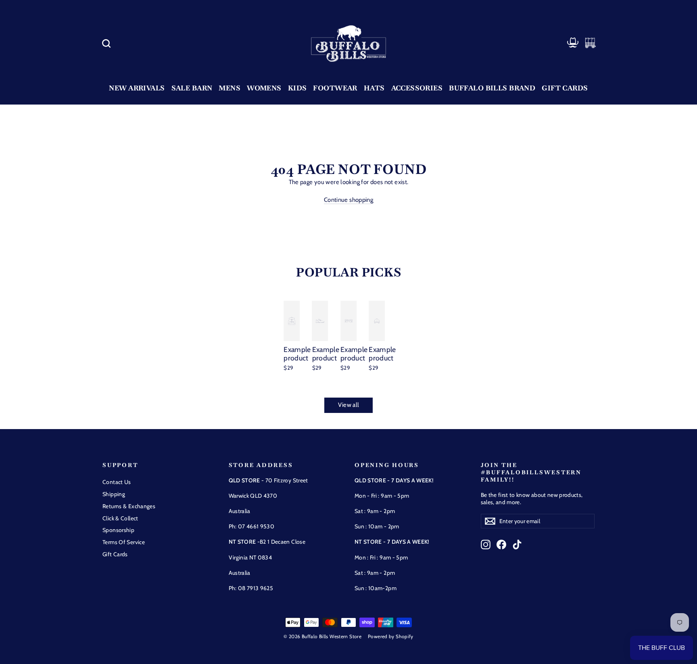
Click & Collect (120, 518)
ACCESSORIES (417, 88)
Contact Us (116, 482)
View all (348, 404)
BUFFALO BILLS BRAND (492, 88)
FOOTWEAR (335, 88)
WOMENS (264, 88)
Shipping (113, 494)
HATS (374, 88)
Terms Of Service (123, 542)
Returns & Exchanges (128, 506)
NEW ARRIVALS (137, 88)
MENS (229, 88)
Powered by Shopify (390, 636)
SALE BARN (192, 88)
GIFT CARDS (565, 88)
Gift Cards (115, 554)
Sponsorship (118, 530)
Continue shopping (348, 199)
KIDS (297, 88)
